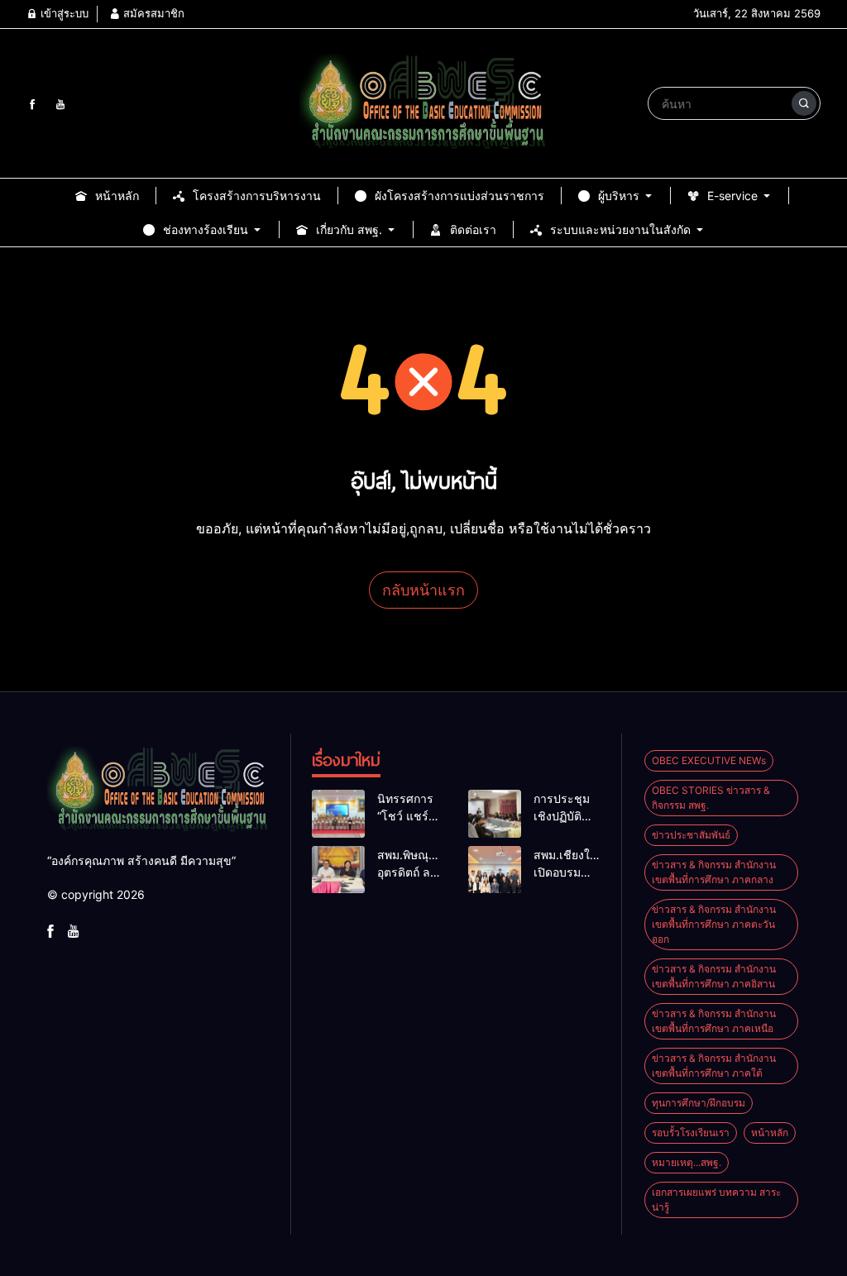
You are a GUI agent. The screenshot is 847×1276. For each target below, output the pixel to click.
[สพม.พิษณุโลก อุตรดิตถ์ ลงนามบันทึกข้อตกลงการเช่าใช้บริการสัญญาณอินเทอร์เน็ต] (338, 870)
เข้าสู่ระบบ (63, 13)
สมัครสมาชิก (152, 13)
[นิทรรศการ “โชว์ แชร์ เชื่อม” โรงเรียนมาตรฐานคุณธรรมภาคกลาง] (338, 814)
